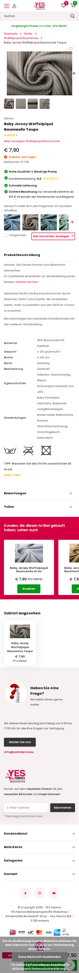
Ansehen (28, 589)
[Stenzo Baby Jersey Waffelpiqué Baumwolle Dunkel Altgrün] (49, 222)
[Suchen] (72, 16)
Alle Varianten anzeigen (51, 236)
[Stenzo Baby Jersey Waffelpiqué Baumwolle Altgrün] (67, 222)
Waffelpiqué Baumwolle (21, 38)
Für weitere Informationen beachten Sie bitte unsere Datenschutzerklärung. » (40, 967)
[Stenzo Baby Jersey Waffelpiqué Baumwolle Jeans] (12, 222)
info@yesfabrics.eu (19, 752)
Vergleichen (18, 235)
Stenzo (9, 118)
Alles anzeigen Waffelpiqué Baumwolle (32, 141)
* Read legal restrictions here (23, 816)
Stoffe (28, 34)
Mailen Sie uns (20, 742)
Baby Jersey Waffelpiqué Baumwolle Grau (29, 569)
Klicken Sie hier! (27, 282)
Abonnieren (62, 808)
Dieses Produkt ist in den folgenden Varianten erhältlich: (38, 208)
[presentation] (5, 73)
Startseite (11, 34)
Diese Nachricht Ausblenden (39, 957)
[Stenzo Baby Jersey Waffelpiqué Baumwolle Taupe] (30, 222)
